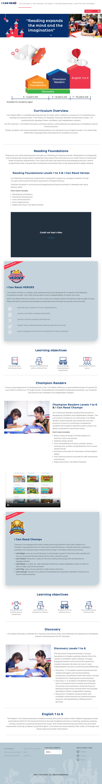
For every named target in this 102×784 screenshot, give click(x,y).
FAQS (25, 752)
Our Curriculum (25, 3)
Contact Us (27, 755)
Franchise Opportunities (63, 3)
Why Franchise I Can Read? (43, 3)
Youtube (82, 760)
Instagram (83, 756)
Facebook (83, 752)
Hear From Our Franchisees (84, 3)
